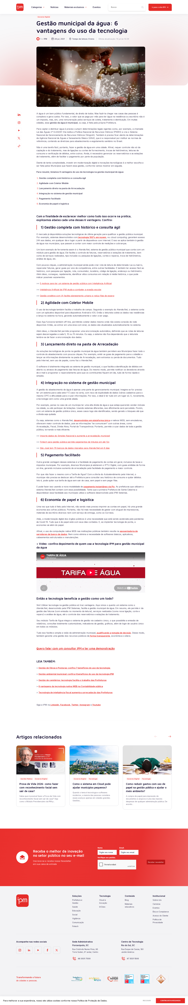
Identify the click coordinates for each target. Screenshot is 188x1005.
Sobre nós (157, 900)
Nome (100, 848)
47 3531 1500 (133, 958)
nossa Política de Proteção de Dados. (89, 1000)
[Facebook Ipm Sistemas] (47, 950)
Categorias (36, 7)
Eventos (97, 7)
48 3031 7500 (84, 958)
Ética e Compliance (161, 912)
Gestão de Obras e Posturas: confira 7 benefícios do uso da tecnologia (74, 668)
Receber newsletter (156, 862)
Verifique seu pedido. (107, 857)
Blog (127, 900)
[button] (170, 736)
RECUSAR (147, 1001)
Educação (76, 911)
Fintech (75, 926)
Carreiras (156, 904)
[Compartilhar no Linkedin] (19, 114)
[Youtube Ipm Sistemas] (19, 130)
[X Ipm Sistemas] (56, 950)
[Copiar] (19, 146)
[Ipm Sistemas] (20, 7)
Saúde (75, 907)
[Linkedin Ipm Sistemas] (29, 950)
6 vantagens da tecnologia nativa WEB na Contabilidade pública (70, 686)
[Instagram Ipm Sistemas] (19, 122)
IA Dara (102, 907)
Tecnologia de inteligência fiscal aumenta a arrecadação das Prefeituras (75, 692)
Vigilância (76, 918)
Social (74, 915)
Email (122, 848)
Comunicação (78, 922)
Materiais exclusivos (74, 7)
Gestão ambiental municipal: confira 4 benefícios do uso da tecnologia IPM (76, 674)
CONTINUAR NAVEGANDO (170, 1001)
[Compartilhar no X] (19, 138)
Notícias (54, 7)
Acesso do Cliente (160, 916)
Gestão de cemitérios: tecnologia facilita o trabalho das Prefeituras (72, 680)
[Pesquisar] (142, 7)
